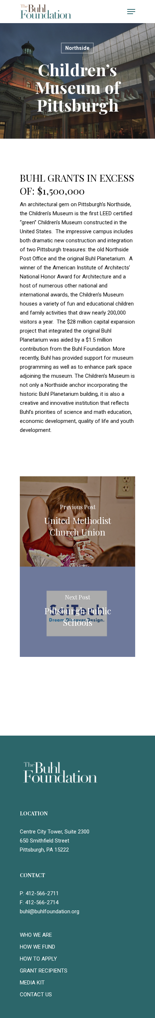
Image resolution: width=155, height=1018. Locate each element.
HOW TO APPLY (38, 959)
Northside (77, 48)
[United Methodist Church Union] (77, 521)
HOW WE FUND (37, 947)
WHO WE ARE (36, 935)
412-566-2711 (42, 893)
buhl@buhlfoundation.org (49, 911)
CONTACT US (36, 994)
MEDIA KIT (32, 982)
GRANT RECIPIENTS (43, 970)
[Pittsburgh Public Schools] (77, 612)
